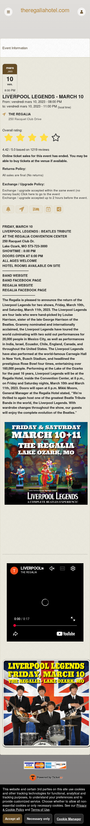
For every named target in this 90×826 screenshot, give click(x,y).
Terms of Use (40, 809)
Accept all (12, 818)
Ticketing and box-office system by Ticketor (46, 778)
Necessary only (38, 818)
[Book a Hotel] (36, 209)
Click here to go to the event (40, 194)
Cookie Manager (69, 819)
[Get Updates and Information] (8, 209)
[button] (82, 12)
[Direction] (21, 209)
